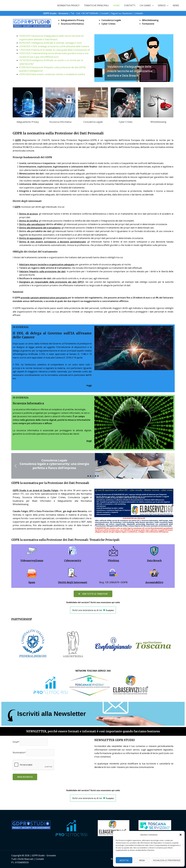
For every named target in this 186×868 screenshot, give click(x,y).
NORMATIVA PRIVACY (68, 5)
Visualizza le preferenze (166, 860)
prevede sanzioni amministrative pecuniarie (44, 297)
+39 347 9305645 (89, 13)
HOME (116, 5)
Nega (142, 860)
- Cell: (78, 13)
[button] (180, 834)
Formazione (148, 23)
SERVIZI (162, 5)
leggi (89, 440)
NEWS (176, 5)
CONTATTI (129, 5)
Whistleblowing (150, 20)
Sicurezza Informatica (72, 23)
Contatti (104, 13)
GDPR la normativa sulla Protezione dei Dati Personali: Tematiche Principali (65, 539)
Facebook (127, 13)
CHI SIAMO (145, 5)
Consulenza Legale (111, 20)
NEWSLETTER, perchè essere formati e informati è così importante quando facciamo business (93, 731)
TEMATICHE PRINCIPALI (96, 5)
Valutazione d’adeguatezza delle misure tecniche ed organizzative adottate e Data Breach (129, 71)
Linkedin (138, 13)
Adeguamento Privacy (72, 20)
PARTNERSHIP (21, 619)
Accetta (124, 860)
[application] (152, 5)
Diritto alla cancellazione (32, 224)
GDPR (18, 140)
